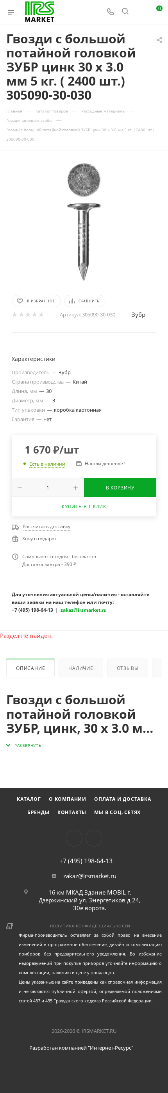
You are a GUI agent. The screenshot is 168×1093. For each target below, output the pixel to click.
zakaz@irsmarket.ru (89, 876)
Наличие (80, 668)
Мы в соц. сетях (117, 812)
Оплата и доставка (122, 799)
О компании (67, 799)
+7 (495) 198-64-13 (86, 861)
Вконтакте (74, 838)
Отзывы (128, 668)
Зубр (138, 314)
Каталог (29, 799)
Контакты (71, 812)
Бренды (38, 812)
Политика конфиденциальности (90, 926)
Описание (30, 668)
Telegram (94, 838)
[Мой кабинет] (139, 12)
